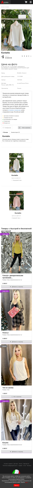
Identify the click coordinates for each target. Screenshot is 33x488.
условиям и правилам (14, 110)
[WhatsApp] (29, 56)
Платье (5, 333)
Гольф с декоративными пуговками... (12, 276)
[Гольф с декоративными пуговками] (16, 252)
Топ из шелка (7, 387)
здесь (26, 482)
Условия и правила (8, 463)
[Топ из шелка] (16, 365)
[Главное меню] (30, 2)
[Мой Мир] (31, 56)
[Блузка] (16, 420)
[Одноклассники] (24, 56)
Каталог (3, 7)
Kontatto (7, 7)
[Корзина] (26, 2)
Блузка (5, 442)
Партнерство (26, 463)
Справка (20, 465)
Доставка (16, 463)
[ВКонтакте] (22, 56)
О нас (24, 465)
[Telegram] (26, 56)
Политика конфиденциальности (10, 465)
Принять (16, 485)
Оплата (20, 463)
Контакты (29, 465)
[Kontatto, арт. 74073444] (16, 50)
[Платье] (16, 310)
